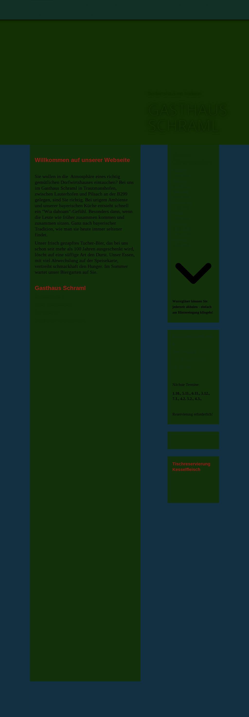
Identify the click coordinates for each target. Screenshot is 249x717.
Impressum (83, 14)
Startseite (41, 5)
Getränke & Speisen (83, 5)
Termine (206, 5)
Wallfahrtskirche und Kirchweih (151, 5)
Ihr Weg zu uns (46, 14)
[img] (85, 82)
